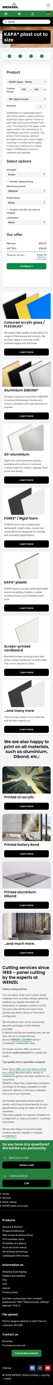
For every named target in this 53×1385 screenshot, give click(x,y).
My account (20, 13)
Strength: (12, 169)
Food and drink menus (14, 1247)
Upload (33, 13)
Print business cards (13, 1239)
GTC (4, 1284)
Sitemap (6, 1367)
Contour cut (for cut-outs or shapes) (23, 211)
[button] (26, 174)
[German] (46, 13)
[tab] (26, 174)
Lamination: (13, 217)
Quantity (11, 105)
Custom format (11, 90)
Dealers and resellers (13, 1275)
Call (26, 1183)
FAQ (4, 1279)
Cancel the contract (26, 1353)
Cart (6, 13)
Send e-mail (26, 1165)
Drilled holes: (13, 197)
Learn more (26, 352)
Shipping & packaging (14, 1271)
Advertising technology (15, 1251)
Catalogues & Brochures (15, 1255)
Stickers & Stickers (12, 1226)
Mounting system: (16, 186)
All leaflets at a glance (14, 1243)
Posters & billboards (13, 1230)
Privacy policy (10, 1292)
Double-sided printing (21, 181)
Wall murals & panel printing (17, 1235)
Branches (7, 1341)
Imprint (6, 1288)
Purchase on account (13, 1345)
